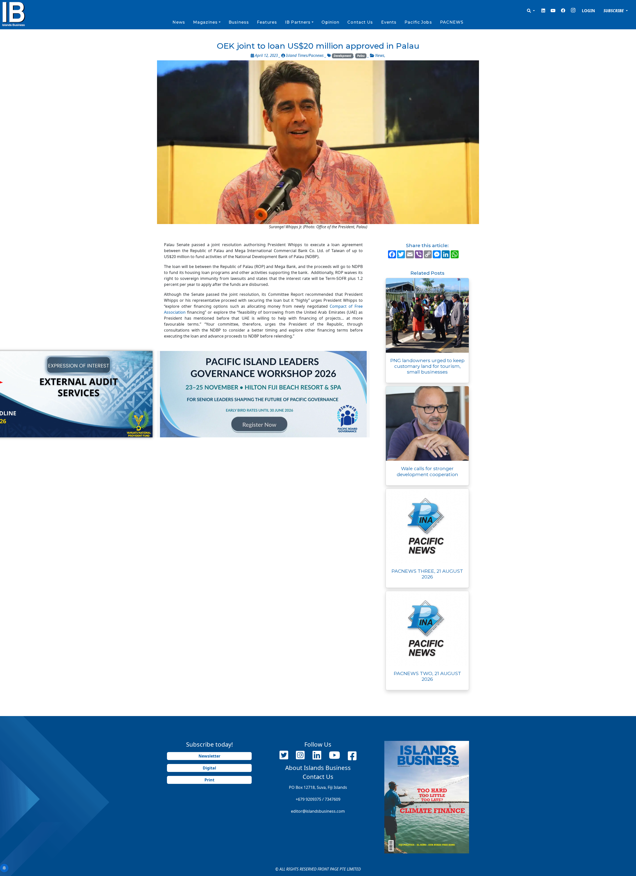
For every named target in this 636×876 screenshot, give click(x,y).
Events (389, 22)
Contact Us (360, 22)
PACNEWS (452, 22)
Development (342, 56)
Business (239, 22)
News (178, 22)
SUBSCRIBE (614, 10)
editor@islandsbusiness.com (318, 811)
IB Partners (298, 22)
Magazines (205, 22)
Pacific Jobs (418, 22)
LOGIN (588, 10)
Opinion (330, 22)
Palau (361, 56)
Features (267, 22)
